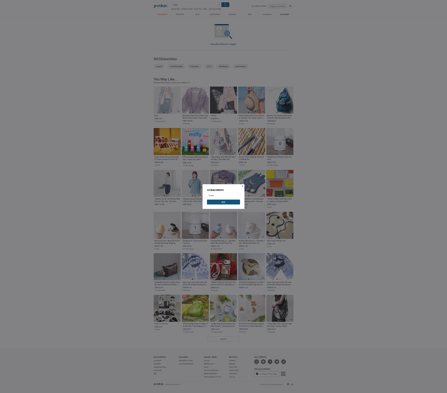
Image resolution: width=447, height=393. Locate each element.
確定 (223, 202)
